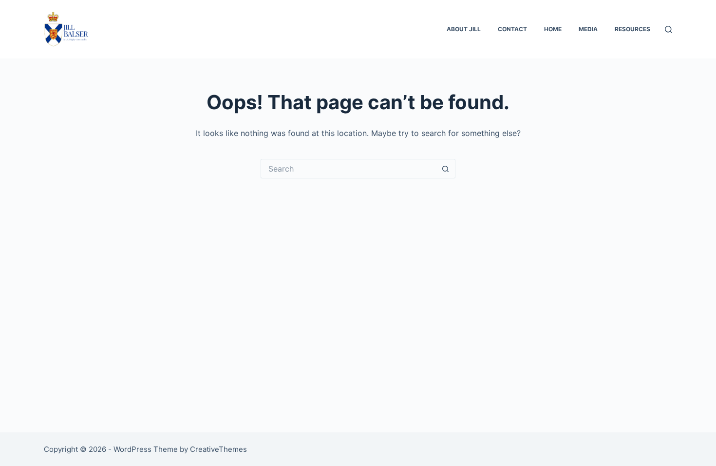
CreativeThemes (218, 449)
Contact (512, 29)
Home (553, 29)
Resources (632, 29)
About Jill (464, 29)
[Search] (668, 29)
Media (588, 29)
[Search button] (445, 168)
